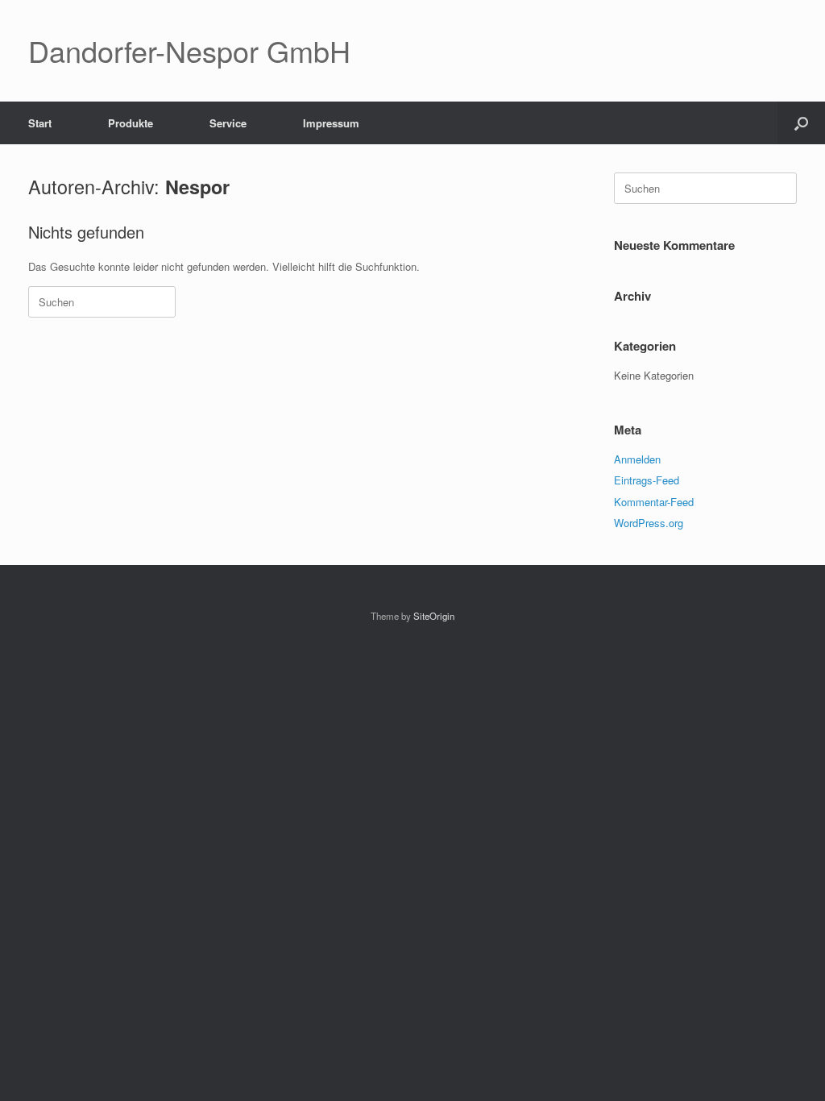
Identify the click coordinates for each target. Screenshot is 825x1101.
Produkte (130, 123)
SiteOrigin (433, 615)
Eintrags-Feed (646, 480)
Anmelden (637, 459)
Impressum (331, 123)
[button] (801, 123)
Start (40, 123)
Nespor (197, 186)
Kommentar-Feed (654, 501)
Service (228, 123)
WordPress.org (648, 522)
